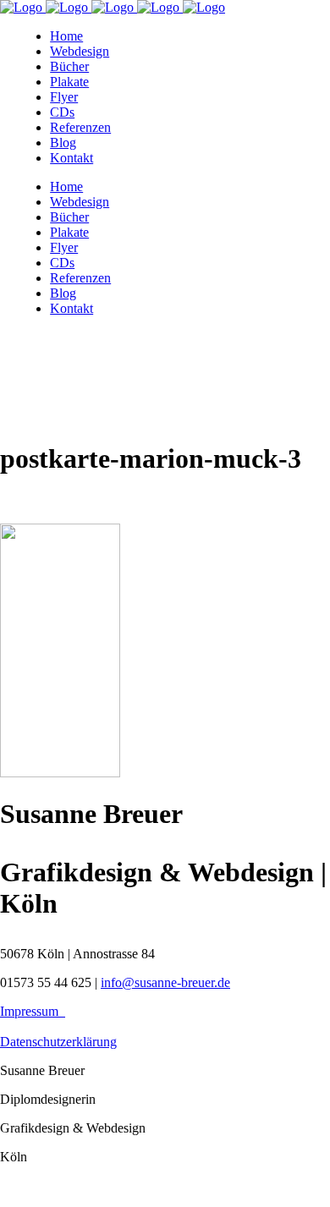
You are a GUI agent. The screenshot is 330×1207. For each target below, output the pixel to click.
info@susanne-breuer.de (165, 982)
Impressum (32, 1011)
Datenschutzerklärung (58, 1041)
